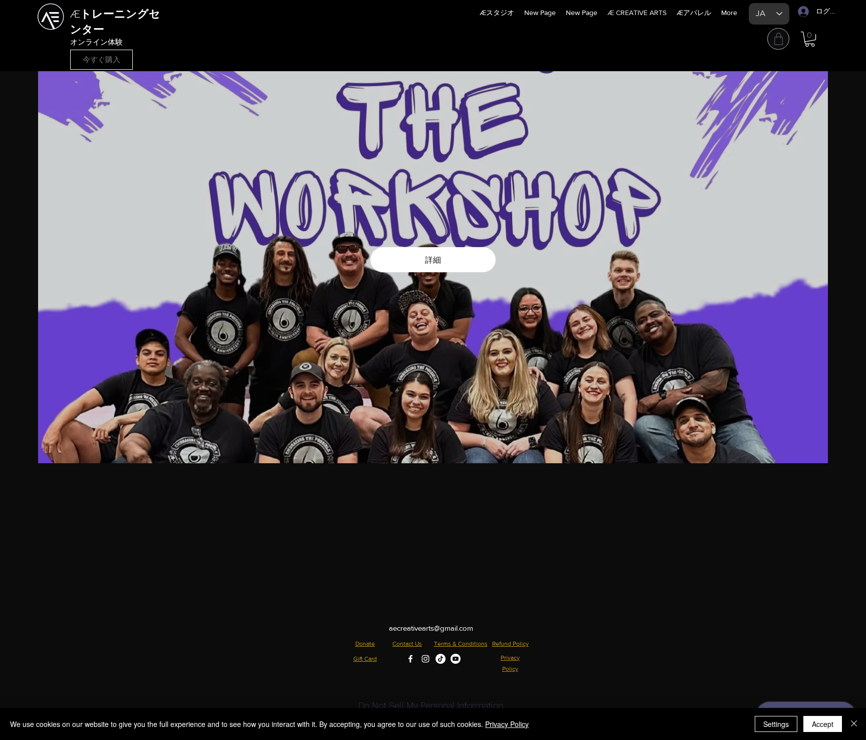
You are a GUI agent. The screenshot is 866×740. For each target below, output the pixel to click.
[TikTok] (441, 659)
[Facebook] (410, 659)
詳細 (433, 259)
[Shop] (778, 39)
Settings (776, 724)
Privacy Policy (507, 724)
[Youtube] (456, 659)
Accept (822, 724)
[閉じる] (854, 724)
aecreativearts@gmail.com (431, 628)
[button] (810, 39)
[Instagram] (425, 659)
